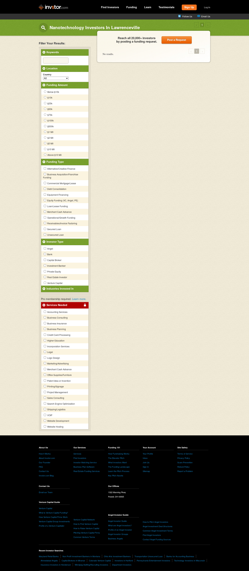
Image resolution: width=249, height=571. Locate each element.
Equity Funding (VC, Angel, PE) (62, 200)
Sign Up (189, 7)
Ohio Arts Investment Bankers (117, 556)
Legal (50, 351)
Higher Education (56, 340)
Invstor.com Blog (46, 475)
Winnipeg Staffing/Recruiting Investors (91, 564)
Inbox (145, 458)
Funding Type (55, 161)
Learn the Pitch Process (118, 471)
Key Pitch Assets (115, 475)
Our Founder (44, 462)
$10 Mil (51, 149)
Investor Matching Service (85, 462)
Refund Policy (183, 466)
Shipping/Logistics (56, 409)
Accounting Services (57, 311)
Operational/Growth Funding (61, 217)
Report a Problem (185, 471)
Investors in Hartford (124, 560)
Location (52, 68)
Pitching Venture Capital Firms (86, 532)
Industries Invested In (60, 288)
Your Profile (148, 453)
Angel (50, 248)
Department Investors (121, 564)
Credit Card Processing (58, 334)
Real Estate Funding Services (86, 471)
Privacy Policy (183, 458)
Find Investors (110, 7)
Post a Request (176, 40)
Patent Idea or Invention (59, 380)
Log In (207, 7)
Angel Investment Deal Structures (157, 526)
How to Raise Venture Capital (86, 528)
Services (77, 453)
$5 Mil (50, 143)
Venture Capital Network (84, 519)
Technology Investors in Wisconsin (189, 560)
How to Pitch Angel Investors (155, 521)
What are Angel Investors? (120, 525)
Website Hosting (55, 426)
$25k (49, 103)
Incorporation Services (58, 346)
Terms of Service (184, 453)
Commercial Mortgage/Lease (61, 183)
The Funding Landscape (119, 466)
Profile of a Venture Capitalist (51, 525)
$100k (50, 120)
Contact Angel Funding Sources (157, 539)
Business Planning (56, 329)
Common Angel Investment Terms (158, 530)
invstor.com (53, 7)
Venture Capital (55, 282)
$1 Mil (50, 131)
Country (47, 74)
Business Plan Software (83, 466)
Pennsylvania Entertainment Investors (153, 560)
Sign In (146, 466)
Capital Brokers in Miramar (73, 560)
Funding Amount (57, 85)
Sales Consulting (55, 397)
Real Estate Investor (57, 277)
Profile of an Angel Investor (120, 529)
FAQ (41, 466)
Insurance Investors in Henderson (56, 564)
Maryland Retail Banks (49, 556)
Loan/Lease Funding (57, 206)
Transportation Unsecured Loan (149, 556)
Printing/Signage (55, 386)
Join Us (146, 462)
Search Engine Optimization (61, 403)
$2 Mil (50, 137)
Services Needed (56, 305)
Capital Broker (54, 260)
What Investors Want (117, 462)
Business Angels (115, 538)
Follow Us (187, 16)
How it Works (45, 453)
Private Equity (54, 271)
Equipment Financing (57, 194)
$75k (49, 114)
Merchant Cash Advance (59, 211)
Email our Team (45, 492)
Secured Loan (54, 229)
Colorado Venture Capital (100, 560)
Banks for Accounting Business (180, 556)
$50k (49, 108)
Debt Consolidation (56, 188)
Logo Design (53, 357)
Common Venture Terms (84, 537)
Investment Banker (56, 265)
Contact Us (44, 471)
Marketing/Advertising (58, 363)
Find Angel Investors (152, 535)
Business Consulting (57, 317)
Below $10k (53, 91)
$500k (50, 126)
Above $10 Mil (54, 154)
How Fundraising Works (118, 453)
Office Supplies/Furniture (59, 374)
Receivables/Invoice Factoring (62, 223)
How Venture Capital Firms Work (53, 516)
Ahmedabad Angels (49, 560)
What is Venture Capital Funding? (53, 512)
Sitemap (146, 471)
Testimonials (166, 7)
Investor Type (54, 241)
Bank (49, 254)
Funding (131, 7)
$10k (49, 97)
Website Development (58, 420)
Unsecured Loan (55, 234)
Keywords (52, 52)
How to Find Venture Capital (85, 523)
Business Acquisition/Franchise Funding (60, 176)
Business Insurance (57, 323)
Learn (147, 7)
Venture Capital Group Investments (54, 521)
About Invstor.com (47, 458)
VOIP (49, 415)
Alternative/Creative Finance (61, 168)
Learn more (78, 299)
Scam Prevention (184, 462)
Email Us (205, 16)
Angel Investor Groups (118, 534)
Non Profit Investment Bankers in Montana (81, 556)
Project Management (57, 392)
